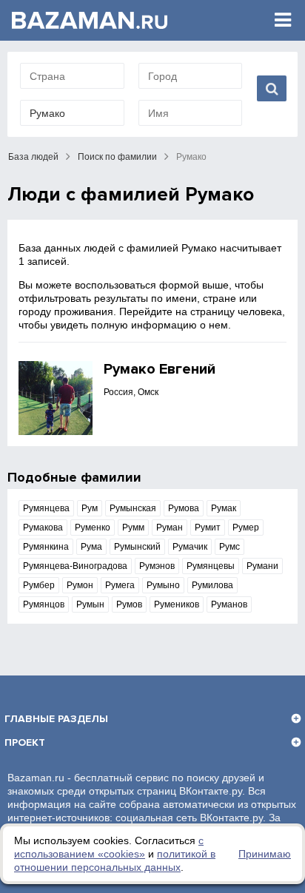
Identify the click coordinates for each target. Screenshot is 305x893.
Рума (91, 547)
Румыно (163, 585)
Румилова (212, 585)
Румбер (39, 585)
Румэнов (157, 566)
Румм (133, 527)
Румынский (137, 547)
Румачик (189, 547)
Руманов (229, 604)
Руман (169, 527)
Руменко (92, 527)
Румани (262, 566)
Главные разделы (56, 718)
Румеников (176, 604)
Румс (229, 547)
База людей (33, 157)
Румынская (133, 508)
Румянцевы (211, 566)
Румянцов (43, 604)
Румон (80, 585)
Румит (208, 527)
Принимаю (264, 854)
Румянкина (46, 547)
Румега (120, 585)
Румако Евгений (159, 369)
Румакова (43, 527)
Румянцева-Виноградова (75, 566)
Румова (183, 508)
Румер (245, 527)
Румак (223, 508)
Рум (89, 508)
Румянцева (46, 508)
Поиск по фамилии (117, 157)
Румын (90, 604)
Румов (129, 604)
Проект (24, 742)
